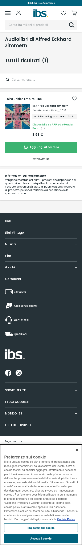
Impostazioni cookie (41, 528)
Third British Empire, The (23, 99)
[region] (41, 494)
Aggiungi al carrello (44, 147)
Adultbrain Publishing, (46, 110)
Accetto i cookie (41, 538)
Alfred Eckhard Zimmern (52, 106)
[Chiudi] (77, 450)
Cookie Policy (66, 519)
